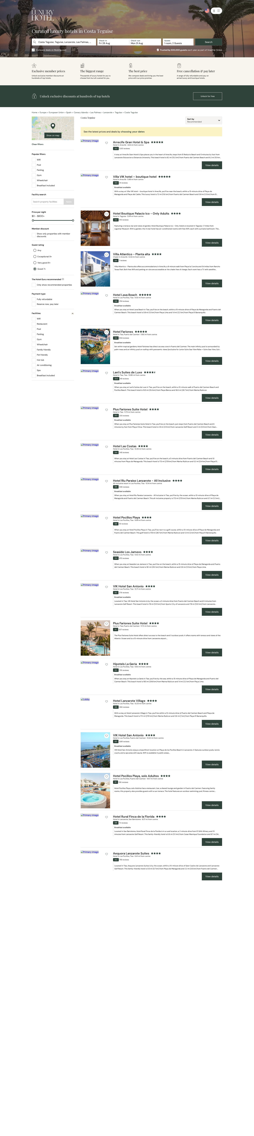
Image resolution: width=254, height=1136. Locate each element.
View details (212, 165)
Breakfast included (46, 185)
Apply (69, 201)
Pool (39, 165)
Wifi (39, 159)
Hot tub (40, 360)
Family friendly (44, 349)
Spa (39, 370)
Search (208, 42)
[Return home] (43, 14)
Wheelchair (42, 180)
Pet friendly (42, 354)
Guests (167, 40)
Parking (40, 170)
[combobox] (64, 42)
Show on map (52, 135)
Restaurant (42, 324)
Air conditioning (44, 365)
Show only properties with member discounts (53, 235)
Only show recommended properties (54, 284)
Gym (39, 175)
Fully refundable (44, 299)
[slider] (33, 220)
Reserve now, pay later (48, 304)
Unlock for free (208, 96)
